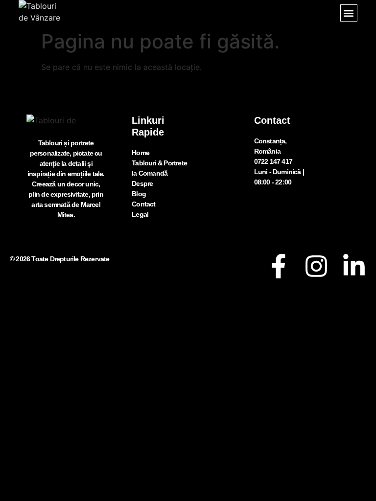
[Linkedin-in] (354, 266)
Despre (142, 183)
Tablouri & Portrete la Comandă (159, 168)
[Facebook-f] (278, 266)
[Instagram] (316, 266)
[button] (348, 13)
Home (140, 153)
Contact (143, 204)
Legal (140, 214)
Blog (139, 194)
